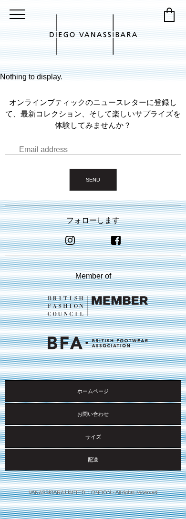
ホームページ (93, 391)
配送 (93, 459)
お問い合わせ (93, 414)
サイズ (93, 437)
